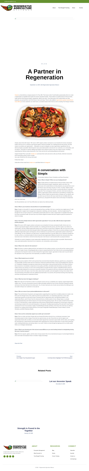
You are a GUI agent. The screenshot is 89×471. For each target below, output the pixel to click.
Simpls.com (34, 153)
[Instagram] (79, 1)
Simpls (16, 95)
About (54, 7)
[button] (15, 349)
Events (81, 7)
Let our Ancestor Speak (60, 381)
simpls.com (32, 162)
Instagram (47, 162)
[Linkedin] (85, 1)
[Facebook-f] (76, 1)
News (73, 7)
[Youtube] (82, 1)
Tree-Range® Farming (63, 7)
